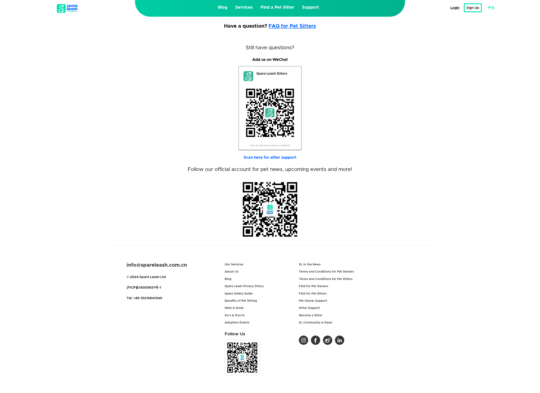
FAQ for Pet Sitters (292, 26)
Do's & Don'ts (235, 315)
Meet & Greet (234, 308)
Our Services (234, 264)
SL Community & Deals (315, 322)
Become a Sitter (310, 315)
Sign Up (472, 8)
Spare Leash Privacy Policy (244, 286)
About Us (232, 271)
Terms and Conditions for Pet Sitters (325, 279)
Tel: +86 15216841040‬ (144, 298)
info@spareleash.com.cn (157, 265)
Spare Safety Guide (238, 293)
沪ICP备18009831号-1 (144, 287)
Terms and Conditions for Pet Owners (326, 271)
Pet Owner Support (313, 300)
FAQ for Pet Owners (313, 286)
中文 (491, 8)
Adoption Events (237, 322)
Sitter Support (309, 308)
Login (454, 8)
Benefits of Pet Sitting (241, 300)
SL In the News (310, 264)
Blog (222, 7)
